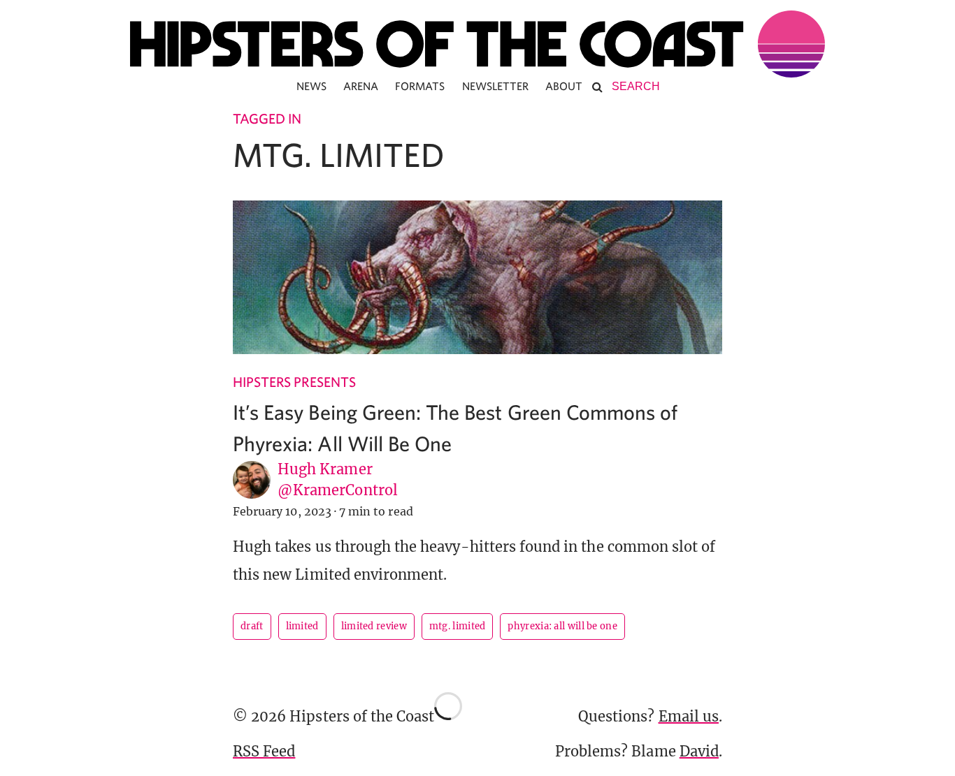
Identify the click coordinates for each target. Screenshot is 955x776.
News (311, 86)
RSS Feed (264, 751)
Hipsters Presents (294, 382)
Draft (252, 626)
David (699, 751)
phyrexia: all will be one (562, 626)
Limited (302, 626)
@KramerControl (338, 490)
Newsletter (495, 86)
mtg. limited (457, 626)
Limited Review (374, 626)
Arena (360, 86)
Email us (689, 716)
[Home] (477, 44)
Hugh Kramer (325, 469)
